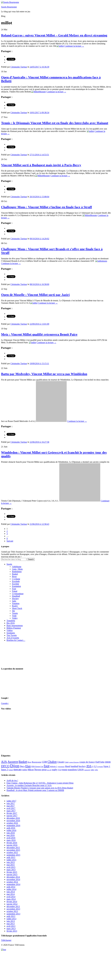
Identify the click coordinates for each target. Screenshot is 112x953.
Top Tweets (12, 635)
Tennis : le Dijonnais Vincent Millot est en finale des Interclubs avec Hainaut (54, 123)
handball (74, 766)
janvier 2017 (12, 816)
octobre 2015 (12, 852)
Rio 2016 (11, 623)
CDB (44, 762)
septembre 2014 (13, 884)
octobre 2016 (12, 823)
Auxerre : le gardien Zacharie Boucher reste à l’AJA (29, 785)
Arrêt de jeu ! (12, 780)
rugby (55, 769)
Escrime (15, 584)
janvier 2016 (12, 845)
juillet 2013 (11, 919)
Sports (9, 564)
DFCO (5, 766)
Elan (28, 766)
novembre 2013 (13, 909)
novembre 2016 (13, 820)
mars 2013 (11, 928)
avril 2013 (11, 926)
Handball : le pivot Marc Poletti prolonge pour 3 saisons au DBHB (35, 790)
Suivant (10, 541)
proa (44, 769)
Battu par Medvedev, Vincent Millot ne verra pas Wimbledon (44, 374)
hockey (82, 766)
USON (80, 769)
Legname (100, 766)
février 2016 (12, 842)
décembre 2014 (13, 877)
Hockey (15, 598)
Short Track (17, 608)
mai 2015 (11, 865)
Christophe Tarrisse (18, 67)
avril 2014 (11, 896)
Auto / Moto (17, 569)
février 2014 (12, 901)
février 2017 (12, 813)
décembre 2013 (13, 906)
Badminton (17, 571)
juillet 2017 (11, 801)
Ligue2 (10, 770)
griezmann (61, 766)
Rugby (15, 606)
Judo (14, 601)
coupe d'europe (74, 762)
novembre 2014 (13, 879)
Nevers (37, 769)
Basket (15, 574)
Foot (14, 589)
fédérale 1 (53, 766)
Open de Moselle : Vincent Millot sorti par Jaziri (35, 294)
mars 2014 (11, 899)
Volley (15, 618)
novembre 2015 (13, 850)
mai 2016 (11, 835)
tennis (64, 769)
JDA (89, 766)
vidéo (92, 770)
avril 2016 (11, 838)
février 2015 (12, 872)
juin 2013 (11, 921)
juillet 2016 (11, 830)
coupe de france (87, 762)
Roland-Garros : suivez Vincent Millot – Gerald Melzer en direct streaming (54, 35)
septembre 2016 (13, 825)
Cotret (67, 762)
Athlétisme (16, 566)
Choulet (60, 762)
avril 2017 (11, 808)
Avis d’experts (13, 638)
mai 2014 (11, 894)
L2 (95, 766)
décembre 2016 (13, 818)
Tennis (15, 613)
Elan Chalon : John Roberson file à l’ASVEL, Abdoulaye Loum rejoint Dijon (40, 783)
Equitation (16, 586)
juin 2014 (11, 892)
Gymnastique (17, 593)
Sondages (11, 633)
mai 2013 (11, 923)
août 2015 (11, 857)
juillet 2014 (11, 889)
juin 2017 (11, 803)
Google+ (5, 703)
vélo (96, 770)
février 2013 (12, 931)
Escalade (16, 581)
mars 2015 (11, 869)
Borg (29, 762)
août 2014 (11, 887)
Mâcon (31, 769)
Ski (13, 611)
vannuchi (87, 770)
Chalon (52, 761)
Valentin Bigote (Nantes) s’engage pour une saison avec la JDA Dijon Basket (40, 788)
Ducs (22, 766)
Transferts (11, 620)
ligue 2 (4, 769)
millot (24, 770)
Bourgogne (36, 762)
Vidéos (10, 630)
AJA (4, 761)
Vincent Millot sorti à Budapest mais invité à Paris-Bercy (41, 165)
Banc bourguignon (15, 625)
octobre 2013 (12, 911)
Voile (14, 616)
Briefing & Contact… (16, 640)
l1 (93, 766)
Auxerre (13, 761)
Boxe (14, 576)
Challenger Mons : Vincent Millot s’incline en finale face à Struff (46, 207)
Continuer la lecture (74, 46)
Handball (16, 596)
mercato (18, 769)
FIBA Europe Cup (37, 766)
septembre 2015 (13, 855)
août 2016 (11, 828)
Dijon (14, 766)
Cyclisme (16, 579)
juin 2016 (11, 833)
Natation (15, 603)
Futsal (14, 591)
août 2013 (11, 916)
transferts (72, 769)
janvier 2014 (12, 904)
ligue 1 (107, 766)
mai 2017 (11, 806)
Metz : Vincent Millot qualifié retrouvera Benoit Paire (39, 334)
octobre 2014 (12, 882)
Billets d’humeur (14, 628)
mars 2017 (11, 811)
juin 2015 (11, 862)
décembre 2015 (13, 847)
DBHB (108, 762)
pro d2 (49, 770)
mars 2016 (11, 840)
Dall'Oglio (99, 762)
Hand (67, 766)
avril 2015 (11, 867)
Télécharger (6, 940)
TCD (60, 770)
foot (46, 766)
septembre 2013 (13, 914)
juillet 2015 (11, 860)
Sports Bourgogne (9, 7)
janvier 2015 (12, 874)
